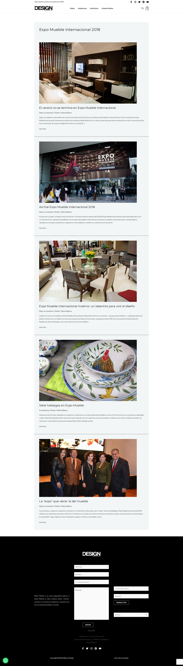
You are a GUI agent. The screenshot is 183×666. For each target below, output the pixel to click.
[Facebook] (131, 2)
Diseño (72, 8)
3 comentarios (44, 410)
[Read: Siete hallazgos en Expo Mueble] (88, 370)
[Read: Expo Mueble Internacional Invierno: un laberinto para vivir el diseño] (88, 271)
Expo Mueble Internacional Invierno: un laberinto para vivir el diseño (87, 306)
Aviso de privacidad (121, 658)
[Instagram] (135, 2)
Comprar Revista (107, 8)
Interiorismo (94, 8)
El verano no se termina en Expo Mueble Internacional (77, 108)
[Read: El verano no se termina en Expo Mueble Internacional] (88, 73)
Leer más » (43, 128)
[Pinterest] (143, 2)
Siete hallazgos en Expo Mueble (61, 405)
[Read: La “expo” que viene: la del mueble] (88, 468)
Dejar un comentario (46, 113)
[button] (143, 8)
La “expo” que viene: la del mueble (63, 501)
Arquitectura (82, 8)
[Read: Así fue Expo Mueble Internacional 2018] (88, 172)
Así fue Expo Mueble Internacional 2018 (67, 207)
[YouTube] (147, 2)
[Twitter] (139, 2)
